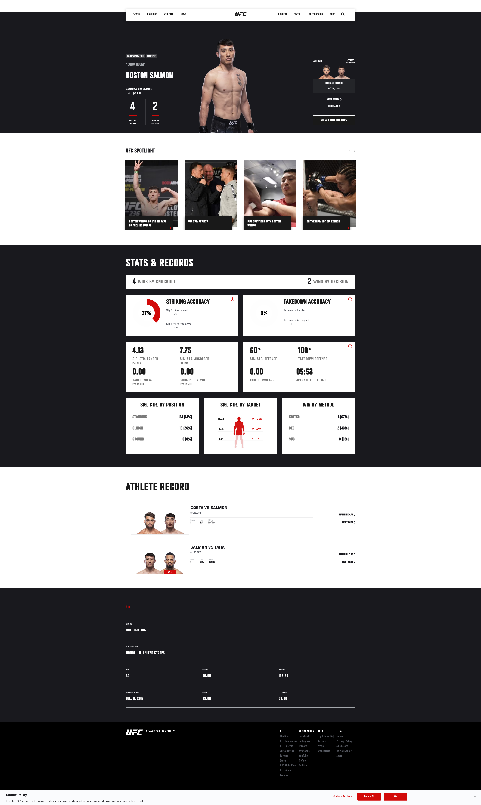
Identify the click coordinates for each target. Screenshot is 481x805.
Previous (349, 151)
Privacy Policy (344, 741)
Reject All (369, 796)
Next (353, 151)
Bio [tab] (128, 607)
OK (395, 796)
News (183, 14)
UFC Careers (286, 746)
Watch (297, 14)
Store (283, 761)
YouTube (303, 756)
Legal (339, 731)
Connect (282, 14)
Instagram (304, 741)
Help (320, 731)
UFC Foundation (288, 741)
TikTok (302, 761)
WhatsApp (304, 751)
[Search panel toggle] (342, 14)
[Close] (475, 796)
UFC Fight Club (288, 765)
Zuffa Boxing (316, 14)
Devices (322, 741)
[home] (240, 14)
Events (136, 14)
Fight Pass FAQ (326, 736)
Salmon (218, 508)
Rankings (152, 14)
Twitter (303, 765)
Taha (219, 547)
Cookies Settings (342, 796)
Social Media (306, 731)
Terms (339, 736)
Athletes (168, 14)
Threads (303, 746)
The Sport (285, 736)
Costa (196, 508)
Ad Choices (342, 746)
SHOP (332, 14)
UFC (282, 731)
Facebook (304, 736)
